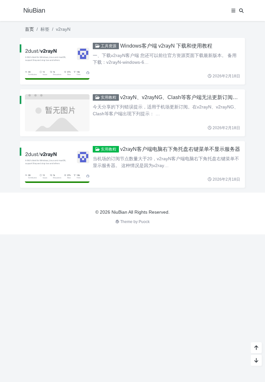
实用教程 (108, 97)
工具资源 (108, 46)
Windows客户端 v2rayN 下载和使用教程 (166, 46)
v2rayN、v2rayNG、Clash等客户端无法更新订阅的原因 (184, 97)
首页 (29, 29)
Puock (144, 221)
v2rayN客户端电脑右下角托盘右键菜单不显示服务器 (180, 149)
